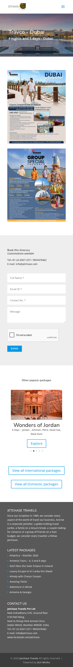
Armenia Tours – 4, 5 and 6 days (28, 560)
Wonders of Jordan (36, 425)
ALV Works (43, 662)
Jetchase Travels (28, 658)
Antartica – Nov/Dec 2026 (24, 555)
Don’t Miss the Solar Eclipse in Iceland (31, 566)
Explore (36, 443)
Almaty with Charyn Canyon (25, 576)
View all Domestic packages (36, 484)
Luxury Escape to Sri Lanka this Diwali (31, 571)
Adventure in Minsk (21, 586)
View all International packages (36, 470)
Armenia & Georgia (20, 592)
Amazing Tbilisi (18, 581)
